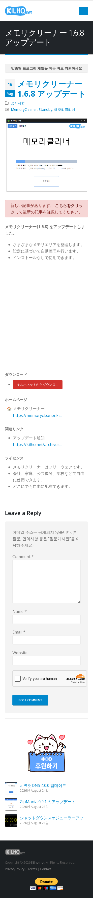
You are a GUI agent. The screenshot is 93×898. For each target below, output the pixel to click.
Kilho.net (37, 862)
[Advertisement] (46, 317)
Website (20, 652)
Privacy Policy (14, 869)
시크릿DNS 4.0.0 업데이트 (43, 785)
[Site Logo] (18, 11)
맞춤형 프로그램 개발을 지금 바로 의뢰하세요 (46, 68)
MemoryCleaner (24, 109)
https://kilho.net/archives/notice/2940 (37, 444)
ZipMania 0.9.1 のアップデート (47, 801)
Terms (32, 869)
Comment (23, 556)
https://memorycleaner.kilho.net (37, 415)
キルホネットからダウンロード (39, 384)
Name (19, 611)
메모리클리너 (64, 109)
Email (19, 632)
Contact (45, 869)
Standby (45, 109)
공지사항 (18, 103)
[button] (83, 11)
